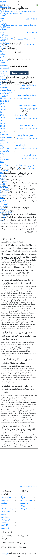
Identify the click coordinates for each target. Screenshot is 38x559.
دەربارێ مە (4, 215)
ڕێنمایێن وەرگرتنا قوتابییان (3, 84)
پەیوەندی (3, 217)
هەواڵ (22, 497)
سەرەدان (3, 26)
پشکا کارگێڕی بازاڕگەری (4, 201)
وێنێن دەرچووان (6, 137)
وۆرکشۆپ (4, 35)
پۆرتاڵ (2, 220)
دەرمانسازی (5, 43)
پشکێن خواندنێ (6, 212)
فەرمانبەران (5, 206)
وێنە (1, 145)
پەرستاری (4, 46)
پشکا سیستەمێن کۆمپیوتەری (4, 156)
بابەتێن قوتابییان (6, 93)
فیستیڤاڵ (3, 29)
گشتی (2, 10)
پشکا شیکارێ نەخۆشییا (3, 176)
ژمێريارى (3, 71)
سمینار (2, 12)
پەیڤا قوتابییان (5, 90)
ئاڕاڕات (5, 553)
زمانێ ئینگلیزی (7, 508)
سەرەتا (3, 1)
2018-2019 (4, 101)
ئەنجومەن (24, 503)
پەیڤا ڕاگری (4, 148)
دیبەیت (3, 32)
